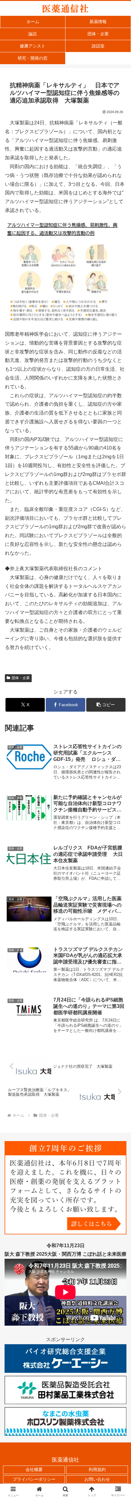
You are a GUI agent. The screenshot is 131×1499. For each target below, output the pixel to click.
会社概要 (34, 1469)
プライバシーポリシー (34, 1479)
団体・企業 (21, 678)
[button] (106, 705)
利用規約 (97, 1469)
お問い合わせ (97, 1479)
